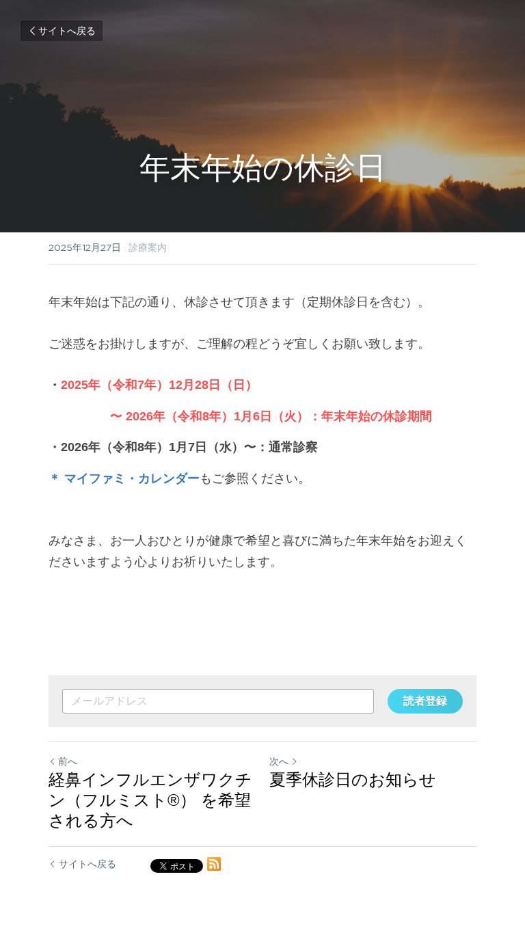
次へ (278, 761)
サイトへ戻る (67, 30)
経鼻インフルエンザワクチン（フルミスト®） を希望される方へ (150, 800)
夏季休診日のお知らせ (352, 779)
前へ (67, 761)
